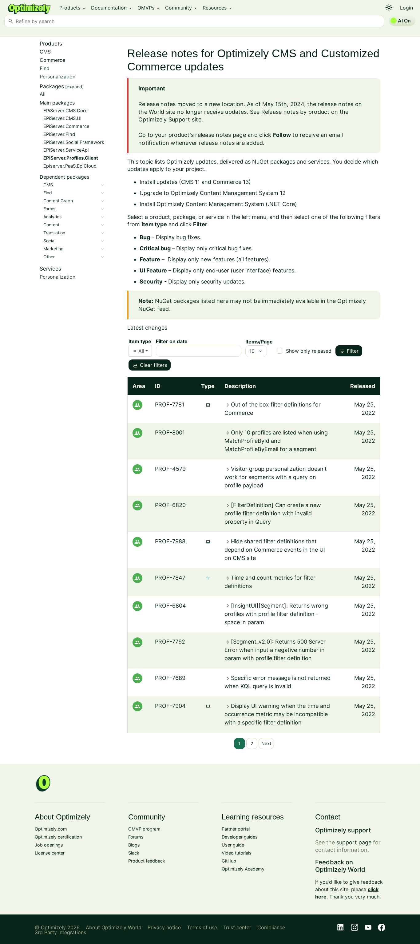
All (43, 94)
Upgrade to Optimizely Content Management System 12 (213, 193)
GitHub (229, 860)
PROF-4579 (170, 469)
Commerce (52, 60)
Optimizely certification (58, 836)
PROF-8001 (170, 432)
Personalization (57, 76)
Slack (133, 852)
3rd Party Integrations (60, 932)
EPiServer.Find (59, 134)
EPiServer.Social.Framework (73, 142)
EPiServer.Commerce (66, 126)
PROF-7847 (170, 577)
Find (45, 68)
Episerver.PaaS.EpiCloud (70, 166)
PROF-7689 (170, 678)
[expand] (74, 86)
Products (72, 8)
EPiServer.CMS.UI (62, 118)
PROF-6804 (170, 605)
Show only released (308, 351)
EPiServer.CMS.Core (65, 110)
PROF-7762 (170, 641)
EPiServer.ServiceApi (66, 150)
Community (181, 8)
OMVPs (148, 8)
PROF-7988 (170, 541)
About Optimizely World (113, 927)
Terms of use (202, 927)
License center (50, 852)
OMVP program (144, 828)
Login (406, 8)
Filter (349, 351)
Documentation (112, 8)
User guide (233, 844)
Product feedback (146, 860)
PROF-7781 (169, 404)
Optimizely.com (51, 828)
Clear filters (149, 365)
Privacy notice (164, 927)
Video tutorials (237, 852)
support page (353, 842)
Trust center (237, 927)
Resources (217, 8)
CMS (45, 52)
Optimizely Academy (243, 868)
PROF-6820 (170, 505)
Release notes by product (295, 112)
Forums (136, 836)
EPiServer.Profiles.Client (70, 158)
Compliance (271, 927)
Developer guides (240, 836)
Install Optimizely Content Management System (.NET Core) (218, 204)
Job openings (49, 844)
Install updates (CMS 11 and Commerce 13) (195, 182)
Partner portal (236, 828)
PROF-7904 (170, 706)
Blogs (134, 844)
